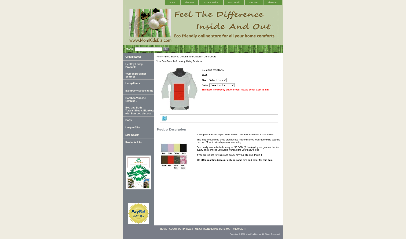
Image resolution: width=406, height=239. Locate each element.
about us (189, 2)
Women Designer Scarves (135, 75)
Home (159, 56)
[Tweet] (164, 119)
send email (234, 2)
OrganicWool (133, 56)
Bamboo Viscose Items (139, 90)
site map (253, 2)
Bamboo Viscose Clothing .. (135, 100)
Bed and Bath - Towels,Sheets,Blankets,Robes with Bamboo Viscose (139, 110)
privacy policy (211, 2)
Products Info (133, 142)
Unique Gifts (132, 127)
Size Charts (132, 134)
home (172, 2)
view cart (272, 2)
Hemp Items (132, 83)
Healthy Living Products (134, 66)
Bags (128, 120)
